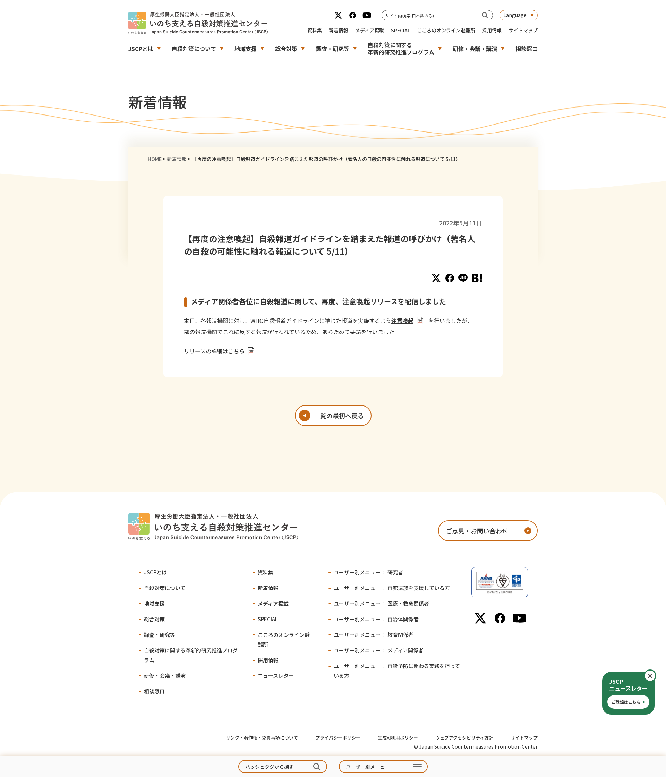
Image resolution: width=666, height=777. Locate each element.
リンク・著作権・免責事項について (262, 737)
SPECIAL (400, 30)
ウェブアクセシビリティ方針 (464, 737)
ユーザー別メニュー (368, 766)
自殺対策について (194, 48)
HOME (155, 158)
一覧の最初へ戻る (339, 415)
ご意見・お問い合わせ (477, 530)
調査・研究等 (332, 48)
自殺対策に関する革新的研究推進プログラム (401, 48)
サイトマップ (523, 30)
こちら (236, 351)
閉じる (655, 676)
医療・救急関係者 (381, 603)
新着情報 (338, 30)
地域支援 (245, 48)
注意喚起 (402, 320)
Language (515, 14)
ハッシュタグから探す (269, 766)
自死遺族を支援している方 (392, 587)
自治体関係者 (376, 619)
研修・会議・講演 (475, 48)
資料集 (314, 30)
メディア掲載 (369, 30)
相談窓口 (526, 48)
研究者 (368, 572)
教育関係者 (373, 634)
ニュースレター (276, 675)
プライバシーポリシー (337, 737)
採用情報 (492, 30)
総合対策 (286, 48)
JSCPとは (140, 48)
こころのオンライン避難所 (446, 30)
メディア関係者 (379, 650)
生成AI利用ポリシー (398, 737)
